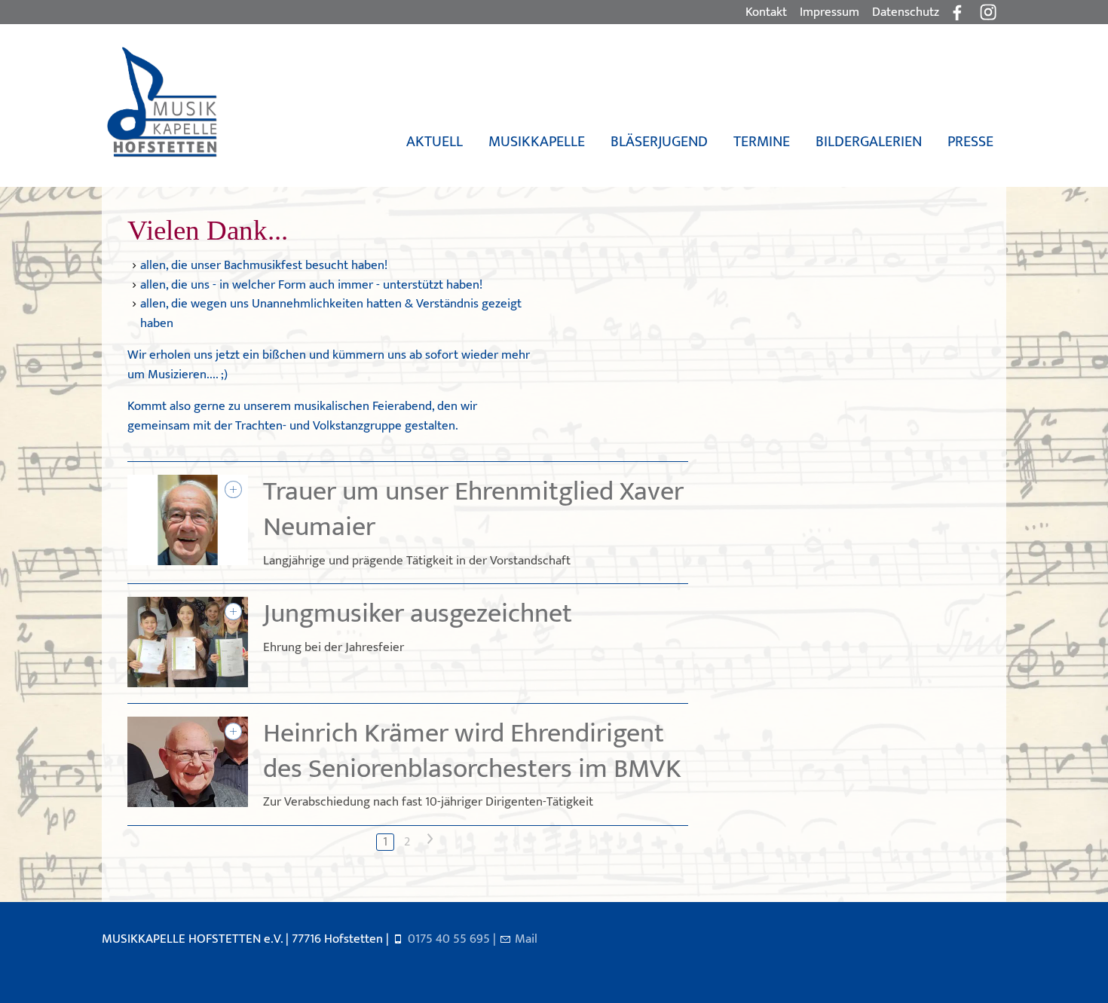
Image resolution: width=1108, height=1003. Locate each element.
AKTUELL (434, 141)
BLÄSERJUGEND (659, 141)
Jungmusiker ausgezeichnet (417, 614)
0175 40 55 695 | (453, 938)
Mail (526, 938)
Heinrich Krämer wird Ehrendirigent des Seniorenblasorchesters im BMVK (472, 750)
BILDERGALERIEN (869, 141)
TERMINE (761, 141)
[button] (988, 12)
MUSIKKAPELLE (536, 141)
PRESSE (970, 141)
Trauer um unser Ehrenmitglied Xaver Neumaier (473, 509)
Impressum (829, 12)
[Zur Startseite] (161, 102)
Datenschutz (905, 12)
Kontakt (766, 12)
